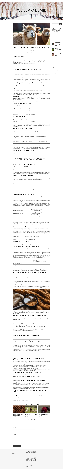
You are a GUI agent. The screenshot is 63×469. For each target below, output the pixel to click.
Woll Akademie (31, 10)
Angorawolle (54, 60)
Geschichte (53, 63)
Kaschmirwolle (55, 65)
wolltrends (58, 77)
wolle (58, 76)
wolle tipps (54, 77)
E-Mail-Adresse (15, 427)
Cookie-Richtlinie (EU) (14, 456)
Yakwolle (55, 78)
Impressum (13, 453)
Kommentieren (14, 434)
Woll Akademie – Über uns (15, 451)
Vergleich (55, 75)
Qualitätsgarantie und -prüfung (25, 400)
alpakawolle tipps (18, 400)
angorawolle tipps (55, 61)
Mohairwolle (54, 69)
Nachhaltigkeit (56, 71)
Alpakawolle (14, 400)
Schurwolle (54, 73)
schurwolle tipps (55, 74)
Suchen (60, 24)
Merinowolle (54, 67)
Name (14, 423)
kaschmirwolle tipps (56, 66)
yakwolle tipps (55, 80)
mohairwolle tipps (55, 70)
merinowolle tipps (55, 68)
